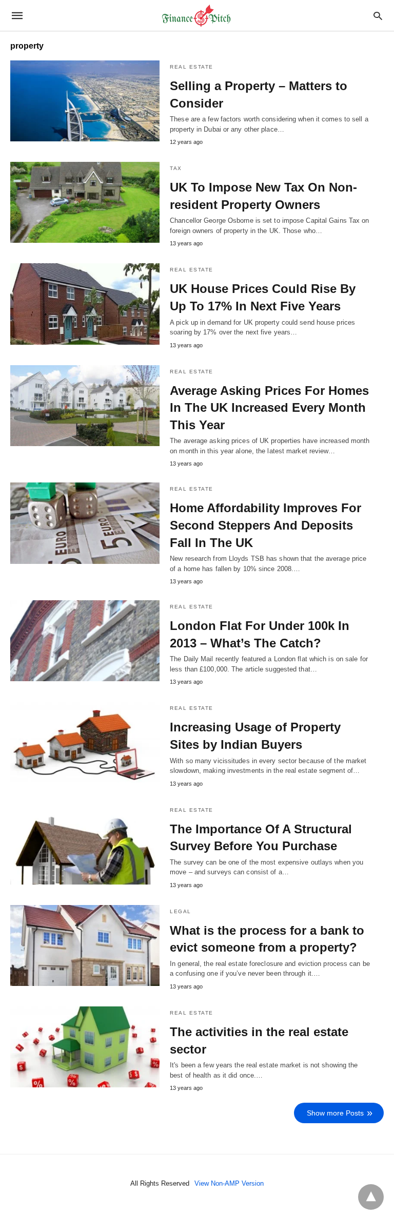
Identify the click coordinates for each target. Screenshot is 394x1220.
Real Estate (191, 67)
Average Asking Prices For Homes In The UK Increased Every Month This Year (269, 408)
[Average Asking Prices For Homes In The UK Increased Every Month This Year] (85, 405)
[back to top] (371, 1197)
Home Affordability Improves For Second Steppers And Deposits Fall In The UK (265, 525)
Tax (176, 168)
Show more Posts (335, 1113)
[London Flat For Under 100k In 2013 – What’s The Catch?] (85, 640)
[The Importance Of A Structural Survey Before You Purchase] (85, 844)
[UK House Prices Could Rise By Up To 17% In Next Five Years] (85, 303)
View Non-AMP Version (229, 1183)
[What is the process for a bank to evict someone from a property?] (85, 945)
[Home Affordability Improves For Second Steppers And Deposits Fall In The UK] (85, 522)
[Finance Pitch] (196, 15)
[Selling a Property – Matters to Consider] (85, 100)
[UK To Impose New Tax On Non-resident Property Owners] (85, 202)
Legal (180, 911)
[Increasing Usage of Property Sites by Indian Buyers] (85, 742)
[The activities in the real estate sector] (85, 1046)
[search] (378, 16)
